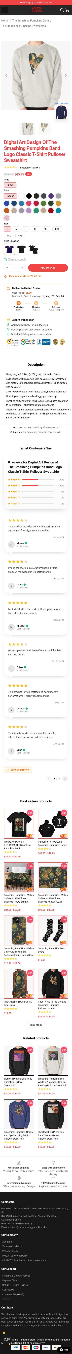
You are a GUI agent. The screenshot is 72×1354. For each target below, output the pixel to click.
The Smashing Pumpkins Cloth (30, 20)
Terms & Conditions (12, 1246)
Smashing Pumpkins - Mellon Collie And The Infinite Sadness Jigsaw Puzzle (53, 898)
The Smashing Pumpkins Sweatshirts (23, 25)
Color (7, 190)
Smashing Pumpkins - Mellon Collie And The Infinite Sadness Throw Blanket (19, 898)
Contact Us (8, 1289)
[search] (62, 10)
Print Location (11, 241)
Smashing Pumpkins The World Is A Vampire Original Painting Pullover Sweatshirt (52, 1082)
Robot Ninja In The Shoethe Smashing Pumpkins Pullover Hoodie (52, 1005)
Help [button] (66, 1350)
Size (6, 223)
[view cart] (67, 10)
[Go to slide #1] (27, 129)
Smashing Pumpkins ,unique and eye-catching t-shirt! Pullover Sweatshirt (18, 1135)
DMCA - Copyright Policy (14, 1255)
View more (36, 1025)
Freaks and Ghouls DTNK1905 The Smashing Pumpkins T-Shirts (17, 845)
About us (7, 1241)
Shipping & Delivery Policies (16, 1275)
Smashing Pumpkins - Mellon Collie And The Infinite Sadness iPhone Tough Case (19, 951)
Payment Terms (10, 1280)
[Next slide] (65, 75)
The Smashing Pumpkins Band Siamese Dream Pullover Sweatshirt (51, 1135)
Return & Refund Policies (15, 1285)
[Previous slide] (6, 75)
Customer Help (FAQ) (13, 1294)
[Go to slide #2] (45, 129)
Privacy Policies (10, 1251)
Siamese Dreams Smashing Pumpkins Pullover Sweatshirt (18, 1082)
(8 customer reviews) (30, 167)
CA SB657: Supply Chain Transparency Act (24, 1260)
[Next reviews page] (65, 779)
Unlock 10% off (7, 1339)
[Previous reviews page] (49, 779)
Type (6, 179)
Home (4, 20)
